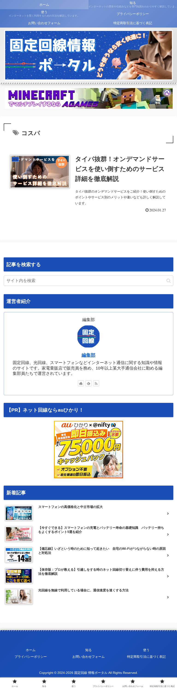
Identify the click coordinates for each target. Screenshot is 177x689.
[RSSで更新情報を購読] (96, 383)
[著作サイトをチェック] (81, 383)
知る (88, 650)
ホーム (30, 650)
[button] (169, 280)
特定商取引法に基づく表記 (146, 656)
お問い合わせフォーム (88, 656)
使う (146, 650)
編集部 (88, 355)
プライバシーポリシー (31, 656)
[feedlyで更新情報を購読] (88, 383)
